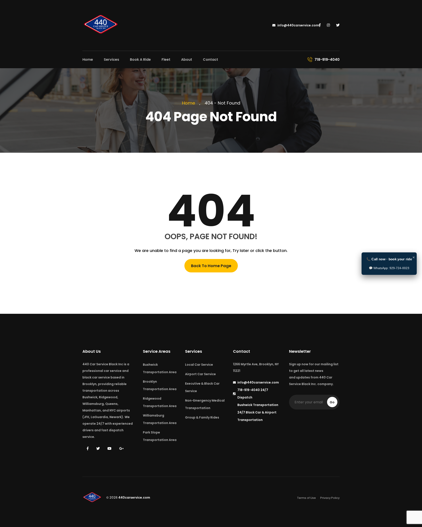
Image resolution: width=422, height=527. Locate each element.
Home (87, 59)
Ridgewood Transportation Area (159, 402)
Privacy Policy (330, 498)
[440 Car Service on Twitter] (338, 25)
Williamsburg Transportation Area (159, 419)
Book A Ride (140, 59)
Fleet (166, 59)
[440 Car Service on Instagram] (328, 25)
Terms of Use (306, 498)
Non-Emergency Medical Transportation (205, 404)
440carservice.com (134, 498)
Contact (210, 59)
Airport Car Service (200, 374)
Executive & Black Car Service (202, 387)
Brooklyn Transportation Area (159, 385)
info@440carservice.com (298, 25)
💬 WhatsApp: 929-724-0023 (389, 268)
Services (111, 59)
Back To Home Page (211, 265)
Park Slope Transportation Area (159, 436)
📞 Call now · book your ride (389, 259)
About (186, 59)
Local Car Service (199, 364)
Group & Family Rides (202, 417)
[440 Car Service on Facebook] (320, 25)
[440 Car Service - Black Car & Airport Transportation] (101, 25)
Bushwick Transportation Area (159, 368)
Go (332, 402)
